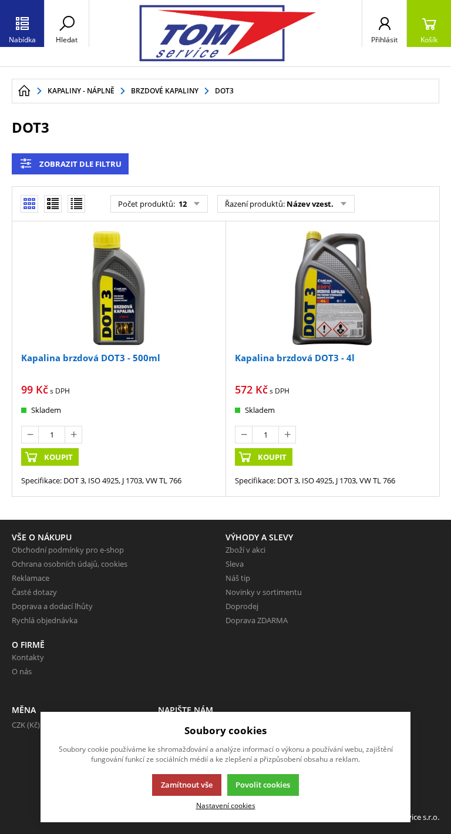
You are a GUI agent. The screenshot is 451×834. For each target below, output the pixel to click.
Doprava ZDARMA (257, 620)
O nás (22, 671)
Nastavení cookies (225, 805)
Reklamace (30, 578)
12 (182, 204)
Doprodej (242, 606)
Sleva (235, 564)
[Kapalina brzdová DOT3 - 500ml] (118, 288)
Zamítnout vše (187, 784)
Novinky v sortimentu (264, 592)
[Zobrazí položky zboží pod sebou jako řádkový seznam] (53, 204)
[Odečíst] (30, 434)
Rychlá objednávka (45, 620)
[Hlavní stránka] (24, 91)
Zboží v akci (245, 549)
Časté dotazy (34, 592)
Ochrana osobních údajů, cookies (69, 564)
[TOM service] (225, 33)
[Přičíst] (73, 434)
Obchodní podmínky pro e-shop (68, 549)
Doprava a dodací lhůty (52, 606)
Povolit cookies (262, 784)
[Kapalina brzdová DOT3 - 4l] (332, 288)
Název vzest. (310, 204)
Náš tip (238, 578)
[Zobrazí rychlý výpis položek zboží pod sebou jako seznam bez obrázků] (76, 204)
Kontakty (28, 657)
